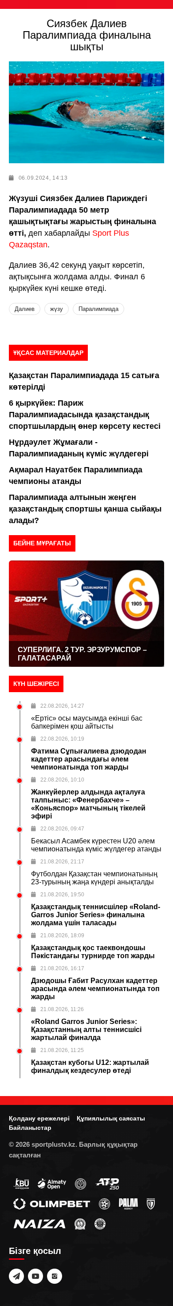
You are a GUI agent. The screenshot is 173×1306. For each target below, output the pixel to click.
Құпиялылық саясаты (111, 1118)
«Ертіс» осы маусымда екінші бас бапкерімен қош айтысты (86, 722)
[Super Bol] (104, 1203)
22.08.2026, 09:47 (62, 829)
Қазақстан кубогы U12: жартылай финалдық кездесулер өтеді (90, 1066)
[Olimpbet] (51, 1203)
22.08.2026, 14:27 (62, 706)
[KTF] (80, 1183)
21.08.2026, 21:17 (62, 862)
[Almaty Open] (52, 1183)
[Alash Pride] (100, 1223)
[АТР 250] (107, 1183)
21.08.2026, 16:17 (62, 968)
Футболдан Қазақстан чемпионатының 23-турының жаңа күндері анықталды (94, 878)
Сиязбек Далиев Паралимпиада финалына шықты (87, 34)
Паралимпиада (98, 309)
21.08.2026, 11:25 (62, 1050)
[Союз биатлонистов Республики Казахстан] (21, 1183)
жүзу (56, 309)
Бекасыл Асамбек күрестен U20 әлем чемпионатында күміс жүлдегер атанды (96, 845)
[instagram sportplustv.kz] (54, 1276)
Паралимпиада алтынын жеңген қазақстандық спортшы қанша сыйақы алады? (85, 509)
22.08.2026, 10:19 (62, 739)
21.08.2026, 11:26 (62, 1009)
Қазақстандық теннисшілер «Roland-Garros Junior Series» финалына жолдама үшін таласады (95, 915)
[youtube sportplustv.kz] (35, 1276)
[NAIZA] (39, 1223)
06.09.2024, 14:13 (43, 178)
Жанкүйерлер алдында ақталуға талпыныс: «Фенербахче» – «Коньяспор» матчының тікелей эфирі (88, 804)
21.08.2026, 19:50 (62, 894)
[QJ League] (151, 1203)
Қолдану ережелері (39, 1118)
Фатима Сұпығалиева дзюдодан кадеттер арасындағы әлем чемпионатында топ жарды (88, 759)
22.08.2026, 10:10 (62, 780)
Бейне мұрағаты (42, 543)
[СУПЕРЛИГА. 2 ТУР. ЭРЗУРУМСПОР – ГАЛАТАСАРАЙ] (86, 613)
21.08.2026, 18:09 (62, 935)
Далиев (25, 309)
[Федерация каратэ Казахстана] (80, 1223)
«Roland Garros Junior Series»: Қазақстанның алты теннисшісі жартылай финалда (86, 1029)
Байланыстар (30, 1127)
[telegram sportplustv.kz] (16, 1276)
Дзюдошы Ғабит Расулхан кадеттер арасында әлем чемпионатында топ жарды (95, 988)
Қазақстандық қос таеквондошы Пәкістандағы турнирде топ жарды (93, 951)
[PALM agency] (128, 1203)
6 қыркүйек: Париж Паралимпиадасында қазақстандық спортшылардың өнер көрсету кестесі (85, 415)
